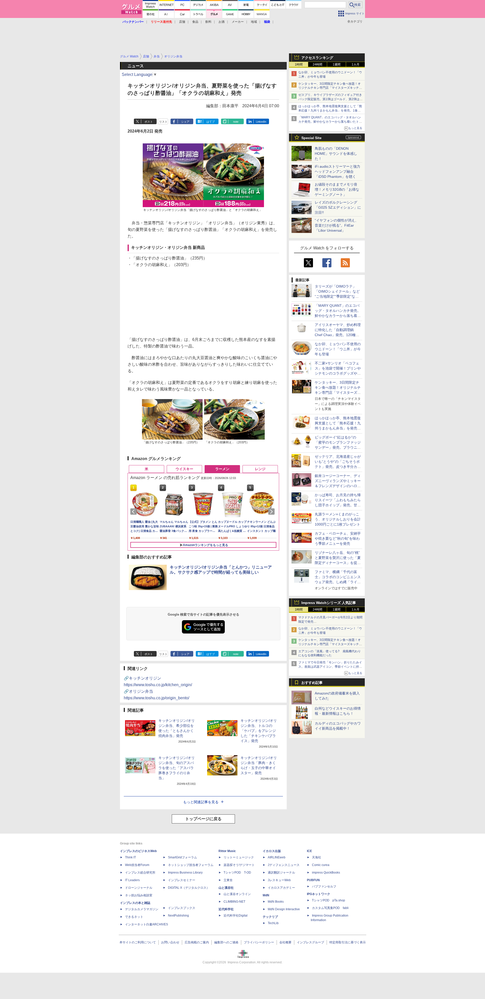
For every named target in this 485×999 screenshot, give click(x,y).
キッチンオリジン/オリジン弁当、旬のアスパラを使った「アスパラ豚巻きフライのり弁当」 (176, 768)
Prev (134, 512)
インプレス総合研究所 (140, 872)
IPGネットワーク (318, 894)
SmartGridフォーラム (182, 857)
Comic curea (320, 865)
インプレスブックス (181, 908)
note (235, 121)
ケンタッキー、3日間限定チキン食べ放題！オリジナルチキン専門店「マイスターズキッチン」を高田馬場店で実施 (329, 88)
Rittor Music (227, 851)
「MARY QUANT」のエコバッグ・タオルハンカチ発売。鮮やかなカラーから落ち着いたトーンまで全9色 (330, 122)
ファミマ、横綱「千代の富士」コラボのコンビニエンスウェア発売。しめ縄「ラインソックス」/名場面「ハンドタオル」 (338, 582)
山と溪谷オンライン (237, 894)
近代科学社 (226, 909)
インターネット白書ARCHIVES (146, 924)
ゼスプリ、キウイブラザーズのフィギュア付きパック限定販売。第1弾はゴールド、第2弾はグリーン (330, 99)
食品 (195, 22)
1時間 (299, 64)
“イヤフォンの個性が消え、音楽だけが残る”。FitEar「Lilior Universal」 (336, 225)
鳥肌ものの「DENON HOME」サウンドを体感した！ (336, 153)
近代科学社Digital (236, 915)
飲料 (208, 22)
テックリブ (270, 917)
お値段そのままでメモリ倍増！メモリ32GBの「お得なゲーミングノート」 (337, 189)
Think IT (130, 857)
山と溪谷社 (226, 887)
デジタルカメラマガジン (141, 909)
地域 (254, 22)
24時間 (317, 64)
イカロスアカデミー (281, 887)
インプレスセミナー (181, 880)
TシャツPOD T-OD (237, 872)
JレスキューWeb (279, 880)
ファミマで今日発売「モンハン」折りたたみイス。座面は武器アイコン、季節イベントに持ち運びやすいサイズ (330, 667)
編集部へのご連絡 (226, 942)
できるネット (134, 917)
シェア (185, 121)
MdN (266, 895)
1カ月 (355, 64)
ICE (309, 851)
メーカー (238, 22)
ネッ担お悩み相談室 (138, 895)
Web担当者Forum (137, 865)
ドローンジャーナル (138, 887)
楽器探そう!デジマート (239, 865)
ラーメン (222, 469)
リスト (163, 121)
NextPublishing (178, 915)
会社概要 (285, 942)
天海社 (316, 857)
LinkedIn (261, 121)
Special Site (311, 138)
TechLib (273, 923)
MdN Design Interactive (284, 909)
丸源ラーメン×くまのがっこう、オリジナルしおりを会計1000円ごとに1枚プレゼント (338, 519)
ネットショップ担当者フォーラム (190, 865)
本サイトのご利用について (137, 942)
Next (272, 512)
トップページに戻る (203, 819)
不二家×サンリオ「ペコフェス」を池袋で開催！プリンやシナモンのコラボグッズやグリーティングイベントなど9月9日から (338, 373)
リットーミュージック (239, 857)
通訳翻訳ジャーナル (281, 872)
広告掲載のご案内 (197, 942)
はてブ (210, 121)
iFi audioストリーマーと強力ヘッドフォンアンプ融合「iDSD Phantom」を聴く (337, 171)
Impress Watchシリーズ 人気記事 (328, 603)
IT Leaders (132, 880)
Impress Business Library (185, 872)
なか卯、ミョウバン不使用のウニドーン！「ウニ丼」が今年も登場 (338, 349)
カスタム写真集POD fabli (330, 908)
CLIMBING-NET (234, 901)
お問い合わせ (170, 942)
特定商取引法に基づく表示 (347, 942)
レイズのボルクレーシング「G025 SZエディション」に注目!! (338, 207)
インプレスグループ (310, 942)
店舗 (182, 22)
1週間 (337, 64)
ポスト (148, 121)
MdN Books (276, 901)
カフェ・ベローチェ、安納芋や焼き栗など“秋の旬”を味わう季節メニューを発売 (338, 538)
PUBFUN (313, 880)
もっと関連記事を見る (201, 802)
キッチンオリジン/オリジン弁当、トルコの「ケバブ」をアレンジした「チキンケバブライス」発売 (258, 731)
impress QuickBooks (326, 872)
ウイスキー (184, 469)
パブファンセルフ (324, 886)
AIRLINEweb (276, 857)
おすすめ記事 (312, 683)
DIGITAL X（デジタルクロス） (188, 887)
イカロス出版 (272, 851)
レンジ (260, 469)
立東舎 (228, 880)
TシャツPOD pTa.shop (328, 900)
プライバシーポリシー (259, 942)
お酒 (222, 22)
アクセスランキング (317, 58)
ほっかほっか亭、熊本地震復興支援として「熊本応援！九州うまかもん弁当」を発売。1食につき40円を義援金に (330, 110)
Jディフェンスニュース (284, 865)
